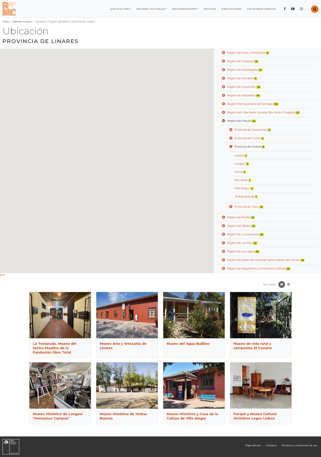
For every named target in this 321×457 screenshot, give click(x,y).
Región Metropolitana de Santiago (250, 104)
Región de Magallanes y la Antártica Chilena (256, 268)
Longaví (240, 163)
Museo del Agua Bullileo (188, 344)
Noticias (210, 9)
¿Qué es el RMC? (120, 9)
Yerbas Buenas (244, 196)
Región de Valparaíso (241, 95)
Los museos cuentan (261, 9)
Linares (239, 155)
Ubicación (40, 21)
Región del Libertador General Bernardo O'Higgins (261, 112)
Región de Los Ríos (239, 242)
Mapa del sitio (253, 445)
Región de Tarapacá (240, 61)
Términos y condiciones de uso (299, 445)
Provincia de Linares (83, 21)
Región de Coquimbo (241, 86)
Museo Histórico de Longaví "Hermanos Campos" (58, 416)
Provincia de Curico (247, 138)
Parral (239, 171)
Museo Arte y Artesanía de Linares (123, 346)
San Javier (241, 180)
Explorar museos (184, 9)
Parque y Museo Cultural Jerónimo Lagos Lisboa (255, 416)
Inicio (6, 21)
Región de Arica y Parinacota (246, 52)
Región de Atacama (240, 78)
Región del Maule (59, 21)
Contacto (271, 445)
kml (2, 274)
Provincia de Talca (247, 206)
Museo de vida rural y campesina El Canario (252, 346)
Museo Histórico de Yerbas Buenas (123, 416)
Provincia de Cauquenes (251, 129)
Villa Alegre (242, 188)
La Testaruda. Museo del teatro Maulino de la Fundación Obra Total (54, 348)
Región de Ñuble (238, 217)
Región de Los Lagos (240, 251)
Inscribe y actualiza (150, 9)
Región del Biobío (239, 225)
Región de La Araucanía (243, 234)
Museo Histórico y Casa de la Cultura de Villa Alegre (192, 416)
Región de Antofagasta (242, 69)
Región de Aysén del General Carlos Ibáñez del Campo (263, 260)
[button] (223, 53)
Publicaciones (231, 9)
